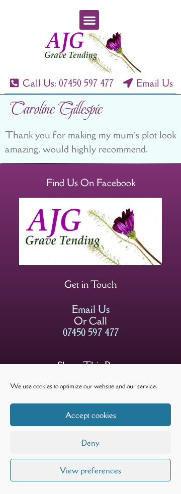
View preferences (90, 470)
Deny (90, 443)
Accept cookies (90, 415)
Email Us (91, 309)
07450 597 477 (91, 332)
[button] (89, 20)
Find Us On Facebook (90, 183)
